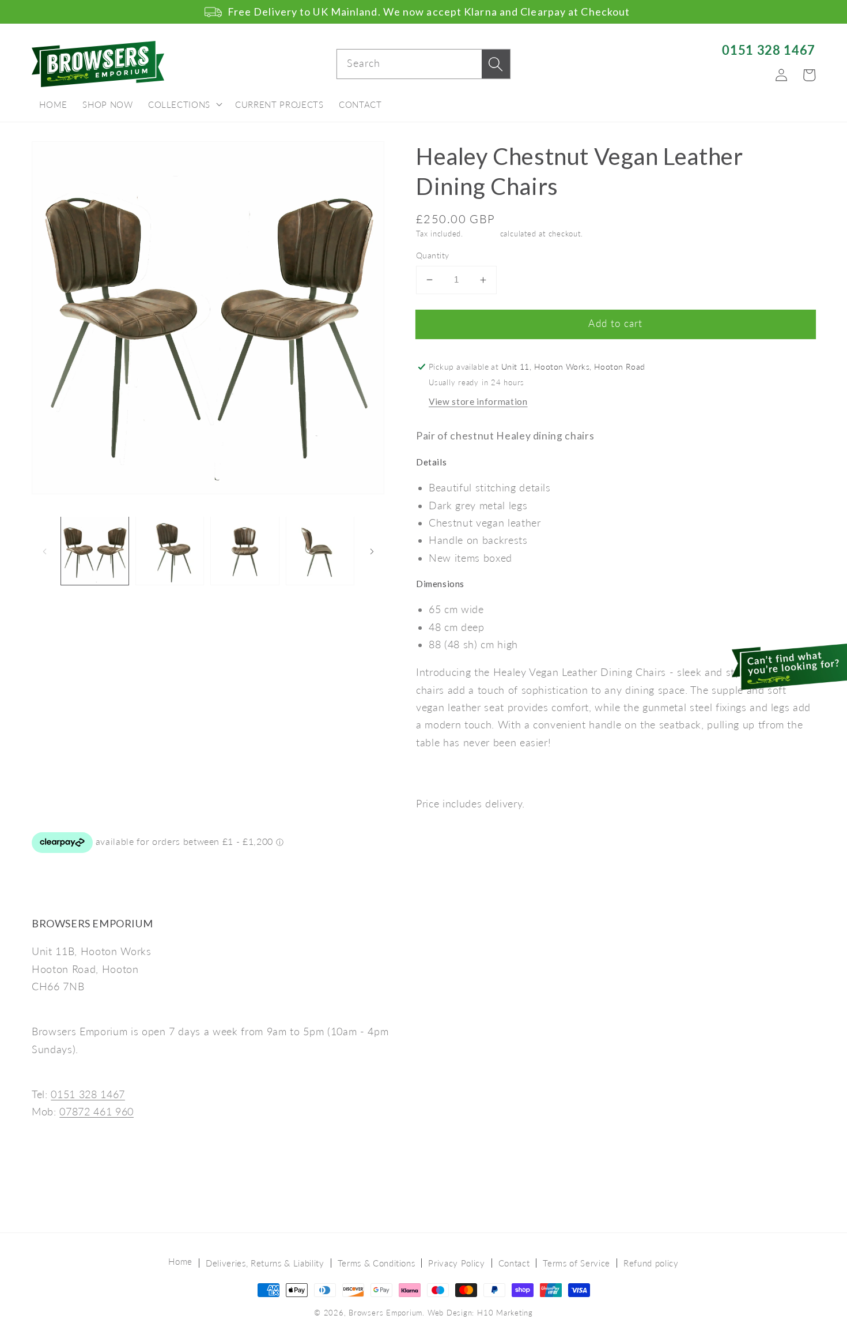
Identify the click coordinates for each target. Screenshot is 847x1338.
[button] (184, 105)
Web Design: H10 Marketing (480, 1312)
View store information (478, 401)
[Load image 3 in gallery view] (244, 550)
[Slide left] (44, 550)
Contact (514, 1263)
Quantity (432, 255)
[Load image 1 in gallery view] (94, 550)
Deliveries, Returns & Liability (265, 1263)
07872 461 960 (96, 1112)
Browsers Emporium (385, 1312)
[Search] (495, 64)
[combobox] (423, 64)
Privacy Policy (456, 1263)
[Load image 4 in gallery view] (320, 550)
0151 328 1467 (768, 50)
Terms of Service (576, 1263)
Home (180, 1261)
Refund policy (651, 1263)
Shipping (481, 233)
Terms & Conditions (376, 1263)
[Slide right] (371, 550)
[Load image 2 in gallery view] (169, 550)
